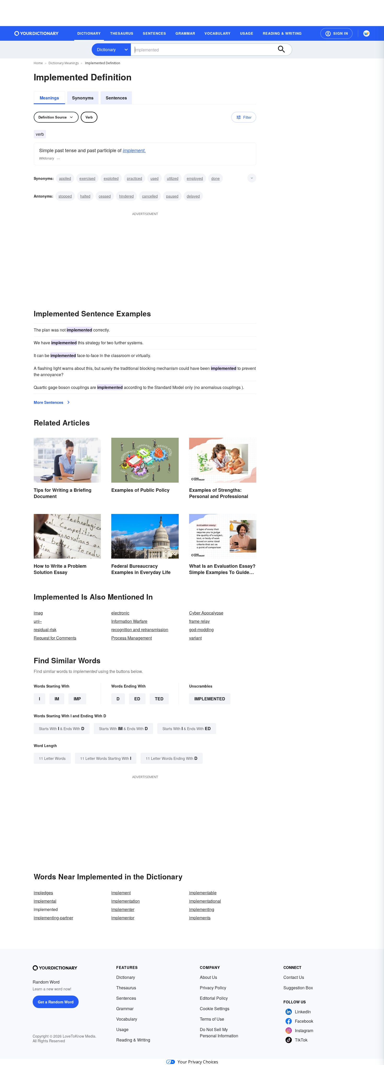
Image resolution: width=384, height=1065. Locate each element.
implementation (125, 901)
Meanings (49, 98)
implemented (209, 699)
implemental (45, 901)
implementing (201, 909)
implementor (122, 918)
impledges (43, 893)
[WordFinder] (366, 33)
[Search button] (284, 49)
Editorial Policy (214, 998)
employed (195, 178)
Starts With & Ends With (61, 728)
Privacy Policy (213, 988)
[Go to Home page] (36, 33)
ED (137, 699)
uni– (38, 621)
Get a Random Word (56, 1001)
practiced (134, 178)
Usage (122, 1029)
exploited (111, 178)
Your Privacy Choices (198, 1062)
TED (159, 699)
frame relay (199, 621)
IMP (77, 699)
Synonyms (83, 98)
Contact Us (293, 977)
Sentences (116, 98)
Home (38, 63)
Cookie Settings (214, 1008)
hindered (126, 196)
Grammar (124, 1008)
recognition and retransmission (139, 629)
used (154, 178)
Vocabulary (126, 1019)
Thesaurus (126, 988)
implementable (203, 893)
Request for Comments (55, 638)
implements (200, 918)
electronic (120, 613)
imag (38, 613)
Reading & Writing (133, 1040)
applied (65, 178)
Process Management (131, 638)
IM (57, 699)
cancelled (150, 196)
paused (172, 196)
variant (195, 638)
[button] (336, 33)
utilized (172, 178)
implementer (122, 909)
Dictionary (106, 49)
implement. (134, 150)
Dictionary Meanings (64, 63)
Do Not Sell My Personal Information (219, 1032)
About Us (208, 977)
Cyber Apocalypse (206, 613)
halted (85, 196)
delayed (193, 196)
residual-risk (45, 629)
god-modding (201, 629)
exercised (87, 178)
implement (121, 893)
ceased (105, 196)
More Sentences (48, 402)
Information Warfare (129, 621)
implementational (205, 901)
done (215, 178)
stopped (65, 196)
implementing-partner (53, 918)
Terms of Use (212, 1019)
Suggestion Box (298, 988)
